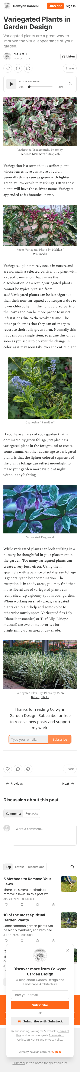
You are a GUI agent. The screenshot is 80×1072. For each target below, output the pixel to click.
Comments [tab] (13, 813)
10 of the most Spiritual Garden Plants (24, 917)
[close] (67, 950)
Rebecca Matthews (32, 154)
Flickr (45, 697)
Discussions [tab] (36, 867)
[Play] (11, 84)
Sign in (71, 6)
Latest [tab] (19, 867)
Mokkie (57, 249)
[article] (40, 891)
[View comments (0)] (18, 68)
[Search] (72, 867)
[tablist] (21, 813)
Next (65, 784)
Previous (17, 784)
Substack (19, 1063)
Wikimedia (40, 254)
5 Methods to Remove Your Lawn (27, 881)
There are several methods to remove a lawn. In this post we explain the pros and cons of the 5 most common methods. (28, 891)
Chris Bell (20, 54)
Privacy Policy (53, 1039)
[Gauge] (69, 84)
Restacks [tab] (31, 813)
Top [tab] (8, 867)
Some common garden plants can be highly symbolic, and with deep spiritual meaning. (28, 928)
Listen (70, 56)
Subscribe (55, 6)
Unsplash (54, 154)
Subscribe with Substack (43, 1021)
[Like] (7, 68)
